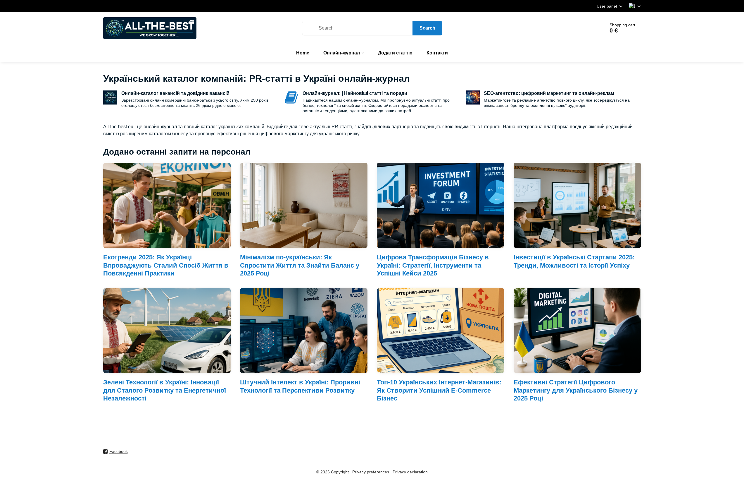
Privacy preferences (370, 472)
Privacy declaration (410, 472)
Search (427, 27)
